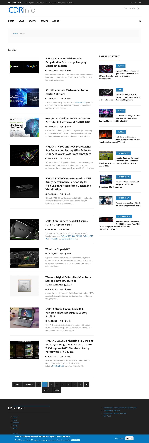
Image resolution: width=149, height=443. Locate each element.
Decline (129, 438)
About (55, 21)
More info (75, 439)
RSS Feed (107, 416)
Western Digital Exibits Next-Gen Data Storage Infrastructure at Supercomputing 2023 (68, 281)
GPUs (120, 90)
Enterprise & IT (123, 153)
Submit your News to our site (115, 413)
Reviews (32, 21)
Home (125, 8)
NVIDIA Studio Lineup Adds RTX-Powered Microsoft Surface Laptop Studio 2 (66, 312)
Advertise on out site (112, 410)
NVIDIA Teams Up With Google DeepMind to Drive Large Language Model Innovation (66, 62)
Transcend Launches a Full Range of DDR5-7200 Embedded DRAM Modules (119, 184)
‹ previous (29, 384)
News (21, 21)
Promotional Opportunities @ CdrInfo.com (120, 407)
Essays (44, 21)
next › (47, 390)
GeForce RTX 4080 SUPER (71, 236)
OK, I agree (119, 438)
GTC (84, 103)
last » (56, 390)
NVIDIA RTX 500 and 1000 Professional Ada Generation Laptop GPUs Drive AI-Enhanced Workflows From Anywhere (68, 150)
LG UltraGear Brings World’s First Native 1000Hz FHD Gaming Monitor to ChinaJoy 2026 (119, 118)
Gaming (121, 66)
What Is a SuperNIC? (57, 249)
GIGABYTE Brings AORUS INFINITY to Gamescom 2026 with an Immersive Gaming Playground (120, 97)
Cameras (121, 132)
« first (17, 384)
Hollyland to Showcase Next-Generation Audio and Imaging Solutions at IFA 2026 (119, 139)
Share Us (132, 8)
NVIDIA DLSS (58, 366)
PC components (124, 216)
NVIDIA (78, 103)
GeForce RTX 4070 (69, 239)
